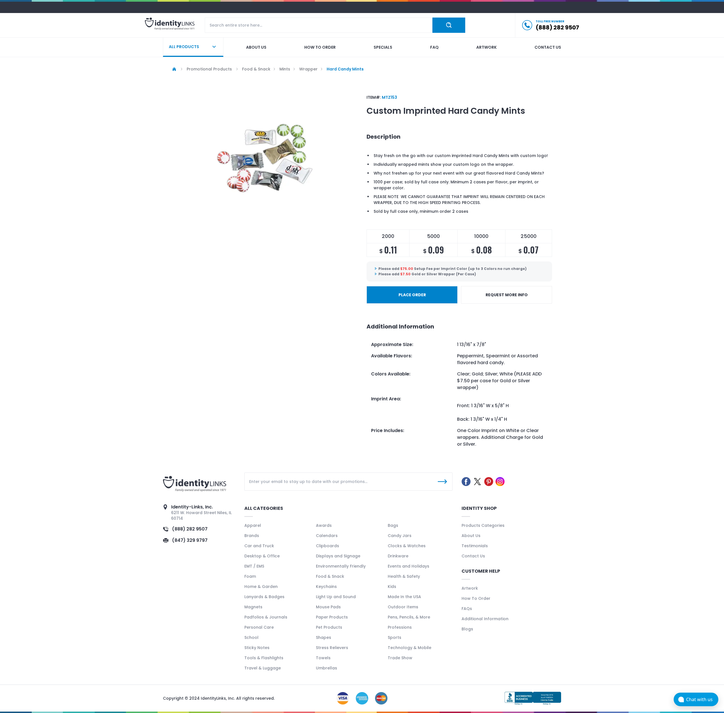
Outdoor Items (403, 607)
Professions (400, 627)
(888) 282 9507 (190, 529)
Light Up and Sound (336, 597)
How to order (320, 47)
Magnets (253, 607)
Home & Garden (261, 586)
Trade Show (400, 658)
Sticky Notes (257, 647)
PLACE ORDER (412, 295)
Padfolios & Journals (265, 617)
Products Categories (483, 525)
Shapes (323, 637)
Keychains (326, 586)
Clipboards (327, 546)
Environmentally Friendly (341, 566)
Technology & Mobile (409, 647)
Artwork (486, 47)
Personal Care (259, 627)
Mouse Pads (328, 607)
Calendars (327, 535)
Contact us (548, 47)
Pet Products (329, 627)
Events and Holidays (408, 566)
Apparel (252, 525)
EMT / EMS (254, 566)
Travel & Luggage (262, 668)
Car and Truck (259, 546)
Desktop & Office (262, 556)
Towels (323, 658)
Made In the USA (404, 597)
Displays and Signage (338, 556)
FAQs (467, 608)
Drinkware (398, 556)
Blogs (467, 629)
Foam (250, 576)
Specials (383, 47)
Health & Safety (404, 576)
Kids (392, 586)
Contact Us (473, 556)
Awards (324, 525)
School (251, 637)
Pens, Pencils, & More (409, 617)
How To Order (476, 598)
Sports (394, 637)
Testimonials (475, 546)
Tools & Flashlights (263, 658)
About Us (471, 535)
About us (256, 47)
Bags (393, 525)
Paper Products (332, 617)
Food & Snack (330, 576)
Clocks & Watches (407, 546)
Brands (251, 535)
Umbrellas (326, 668)
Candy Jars (399, 535)
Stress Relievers (332, 647)
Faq (434, 47)
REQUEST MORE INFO (507, 295)
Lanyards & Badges (264, 597)
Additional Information (485, 619)
